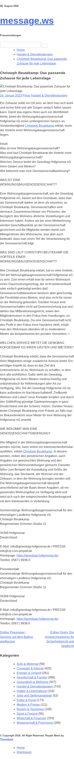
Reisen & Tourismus (30, 709)
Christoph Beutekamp (39, 125)
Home (21, 747)
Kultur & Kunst (26, 700)
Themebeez (6, 739)
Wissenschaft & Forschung (35, 722)
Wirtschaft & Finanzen (31, 718)
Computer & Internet (30, 668)
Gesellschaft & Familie (32, 677)
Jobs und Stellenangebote (34, 695)
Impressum (24, 752)
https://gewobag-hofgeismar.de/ (37, 555)
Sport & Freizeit (27, 713)
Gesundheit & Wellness (32, 682)
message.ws (27, 21)
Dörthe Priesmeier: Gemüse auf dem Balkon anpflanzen (16, 637)
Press (26, 95)
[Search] (45, 46)
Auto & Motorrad (28, 663)
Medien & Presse (28, 704)
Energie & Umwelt (29, 673)
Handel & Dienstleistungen (49, 95)
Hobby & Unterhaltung (32, 691)
